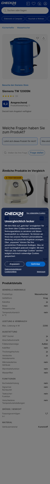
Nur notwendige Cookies (36, 213)
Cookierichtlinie (11, 272)
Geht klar (35, 264)
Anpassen (15, 264)
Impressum (41, 272)
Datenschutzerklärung (13, 269)
